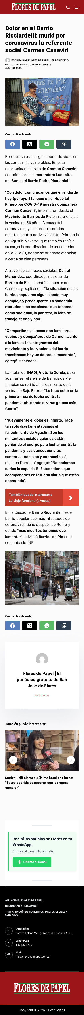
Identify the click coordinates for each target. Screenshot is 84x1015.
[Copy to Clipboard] (63, 144)
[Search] (68, 7)
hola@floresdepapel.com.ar (33, 956)
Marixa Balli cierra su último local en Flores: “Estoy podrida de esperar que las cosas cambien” (39, 783)
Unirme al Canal (34, 862)
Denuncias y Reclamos (21, 905)
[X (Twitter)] (29, 144)
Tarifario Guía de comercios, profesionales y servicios (36, 913)
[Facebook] (12, 144)
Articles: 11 (42, 695)
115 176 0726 (24, 944)
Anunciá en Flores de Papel (24, 900)
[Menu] (77, 7)
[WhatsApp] (46, 144)
